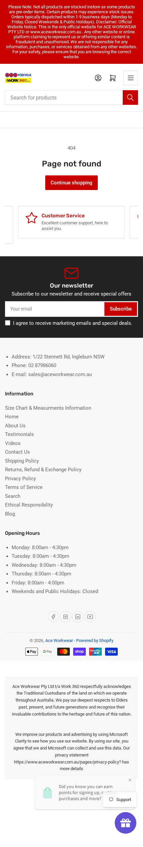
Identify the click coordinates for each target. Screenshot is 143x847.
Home (12, 417)
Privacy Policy (20, 479)
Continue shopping (71, 183)
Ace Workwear (59, 640)
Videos (13, 443)
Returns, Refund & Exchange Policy (43, 470)
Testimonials (19, 434)
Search (12, 496)
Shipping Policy (22, 461)
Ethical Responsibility (29, 505)
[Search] (130, 98)
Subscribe (121, 309)
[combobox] (71, 97)
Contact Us (17, 452)
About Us (15, 426)
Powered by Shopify (94, 640)
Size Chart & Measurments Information (48, 408)
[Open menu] (130, 78)
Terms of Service (24, 487)
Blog (10, 514)
